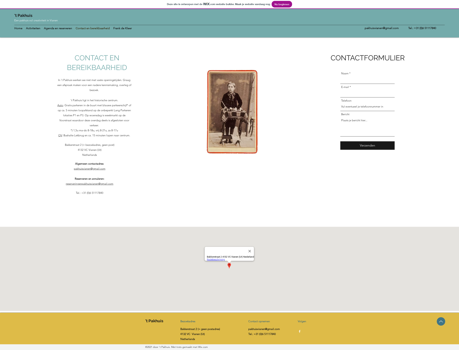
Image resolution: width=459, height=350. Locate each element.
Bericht (345, 114)
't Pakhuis (23, 15)
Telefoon (346, 100)
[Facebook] (299, 331)
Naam (345, 73)
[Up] (441, 321)
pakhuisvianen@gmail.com (382, 28)
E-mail (345, 87)
